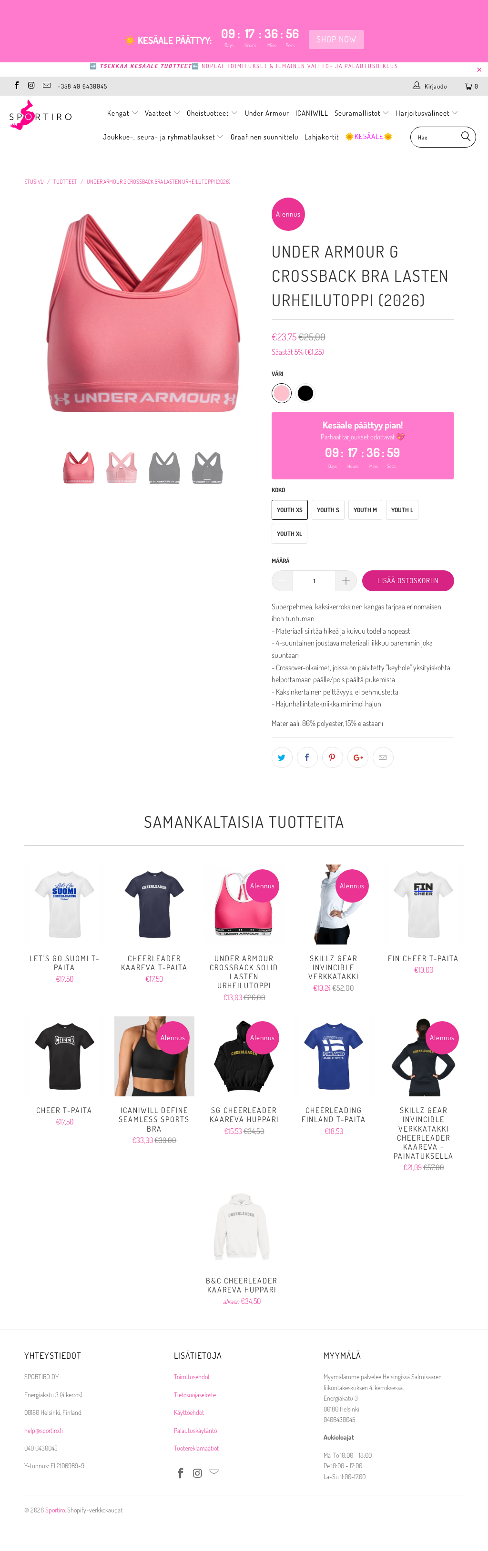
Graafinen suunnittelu (264, 136)
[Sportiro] (44, 115)
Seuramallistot (358, 113)
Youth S (328, 510)
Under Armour (267, 113)
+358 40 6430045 (82, 86)
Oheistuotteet (209, 113)
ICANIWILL (311, 113)
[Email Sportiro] (46, 86)
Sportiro (55, 1510)
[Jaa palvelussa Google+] (357, 757)
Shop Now (336, 39)
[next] (249, 323)
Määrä (280, 561)
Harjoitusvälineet (422, 113)
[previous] (37, 323)
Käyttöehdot (189, 1412)
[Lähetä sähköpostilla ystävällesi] (383, 757)
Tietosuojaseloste (195, 1395)
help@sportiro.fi (43, 1430)
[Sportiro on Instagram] (31, 86)
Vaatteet (159, 113)
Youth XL (289, 533)
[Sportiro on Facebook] (16, 86)
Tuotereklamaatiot (196, 1448)
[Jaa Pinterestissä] (332, 757)
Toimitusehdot (192, 1376)
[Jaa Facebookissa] (307, 757)
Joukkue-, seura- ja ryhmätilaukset (160, 136)
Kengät (119, 113)
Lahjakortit (322, 136)
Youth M (365, 510)
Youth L (402, 510)
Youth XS (290, 510)
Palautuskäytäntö (195, 1430)
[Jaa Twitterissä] (282, 757)
